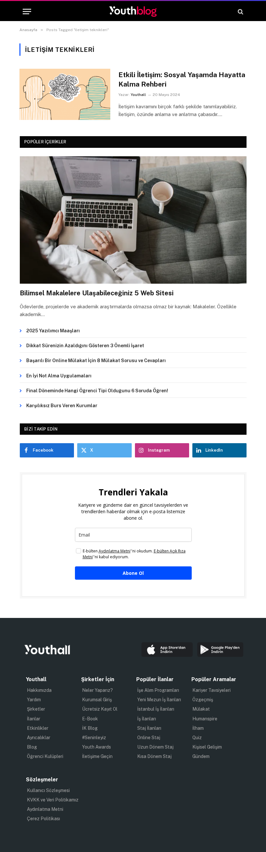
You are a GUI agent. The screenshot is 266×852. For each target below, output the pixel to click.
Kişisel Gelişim (207, 747)
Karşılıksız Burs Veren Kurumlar (61, 405)
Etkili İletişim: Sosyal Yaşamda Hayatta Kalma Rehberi (181, 79)
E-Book (90, 718)
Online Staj (148, 737)
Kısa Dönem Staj (154, 756)
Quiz (197, 737)
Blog (32, 747)
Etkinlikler (37, 728)
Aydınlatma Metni (45, 809)
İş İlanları (146, 718)
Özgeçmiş (202, 699)
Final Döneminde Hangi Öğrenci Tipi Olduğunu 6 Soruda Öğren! (97, 390)
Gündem (201, 756)
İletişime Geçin (97, 756)
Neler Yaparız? (97, 690)
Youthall (138, 94)
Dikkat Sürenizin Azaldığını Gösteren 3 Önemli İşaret (85, 345)
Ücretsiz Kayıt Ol (99, 709)
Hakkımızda (39, 690)
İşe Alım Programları (158, 690)
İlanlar (33, 718)
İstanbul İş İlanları (155, 709)
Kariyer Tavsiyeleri (211, 690)
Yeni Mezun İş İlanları (159, 699)
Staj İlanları (149, 728)
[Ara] (239, 11)
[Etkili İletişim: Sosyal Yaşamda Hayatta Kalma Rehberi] (64, 94)
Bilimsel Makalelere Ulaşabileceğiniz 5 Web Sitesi (97, 293)
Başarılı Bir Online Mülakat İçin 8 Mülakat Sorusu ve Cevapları (96, 360)
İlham (198, 728)
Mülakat (201, 709)
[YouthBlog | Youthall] (133, 11)
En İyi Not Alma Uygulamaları (58, 375)
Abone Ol (133, 573)
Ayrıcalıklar (38, 737)
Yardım (34, 699)
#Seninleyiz (94, 737)
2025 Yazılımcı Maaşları (53, 330)
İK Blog (90, 728)
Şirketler (36, 709)
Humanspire (204, 718)
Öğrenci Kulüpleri (45, 756)
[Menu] (27, 11)
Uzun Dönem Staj (155, 747)
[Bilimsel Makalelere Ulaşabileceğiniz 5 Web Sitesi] (133, 220)
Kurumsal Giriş (97, 699)
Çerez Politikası (43, 818)
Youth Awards (96, 747)
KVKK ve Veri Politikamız (53, 799)
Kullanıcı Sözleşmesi (48, 790)
